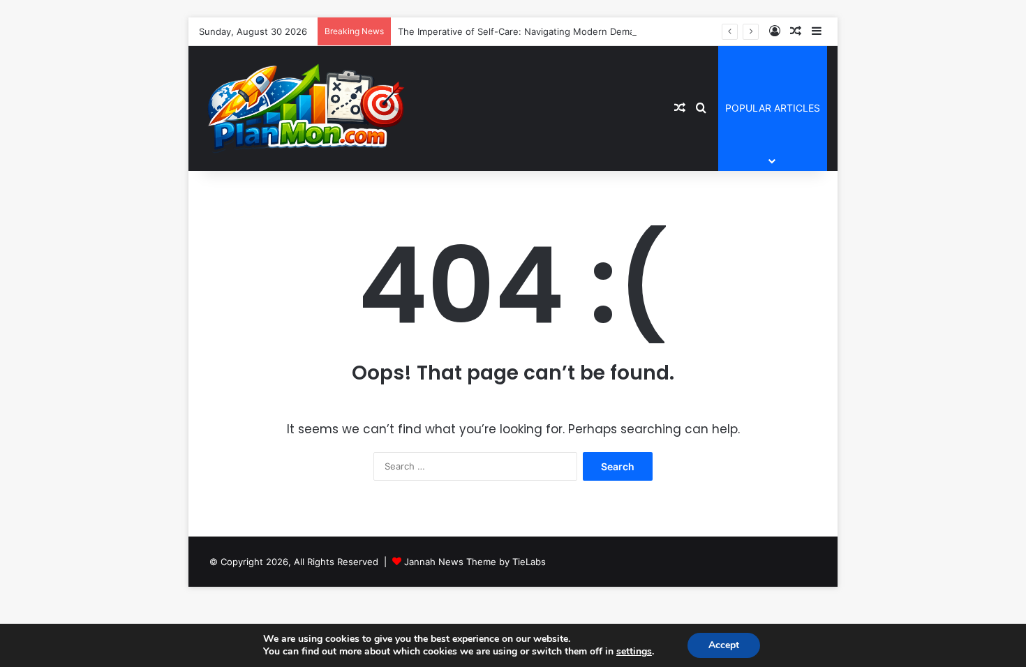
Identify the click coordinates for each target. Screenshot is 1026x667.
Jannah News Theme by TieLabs (475, 561)
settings (634, 651)
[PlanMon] (303, 107)
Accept (723, 645)
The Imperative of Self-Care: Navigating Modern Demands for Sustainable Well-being (583, 31)
